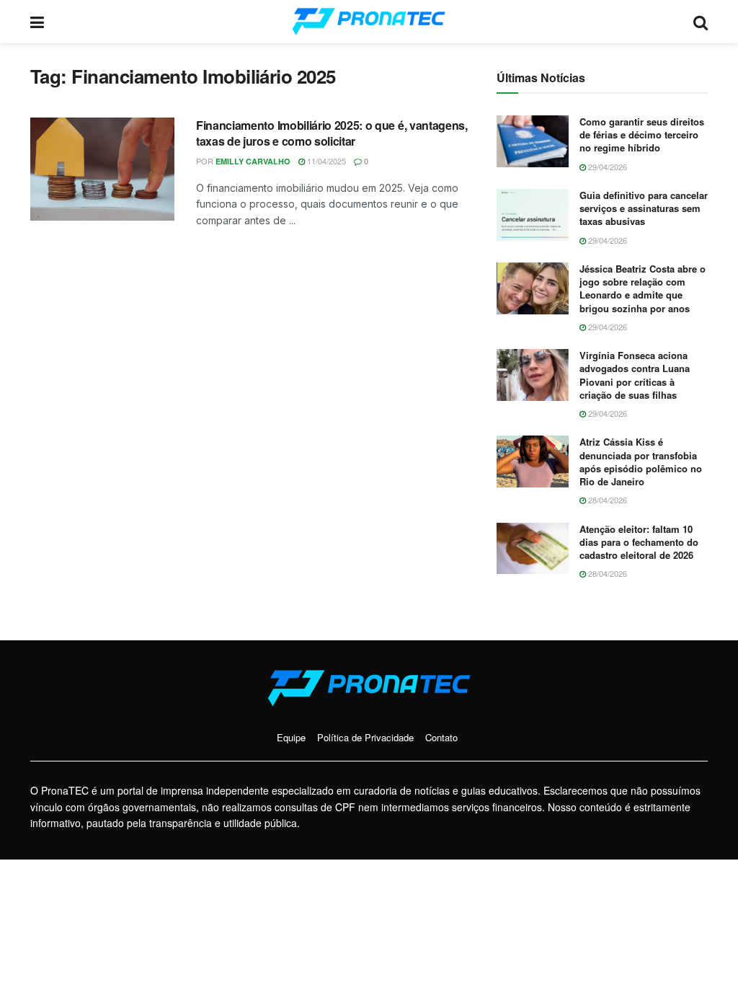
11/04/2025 (325, 161)
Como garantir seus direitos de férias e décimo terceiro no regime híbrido (641, 134)
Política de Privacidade (365, 737)
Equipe (291, 737)
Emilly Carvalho (252, 161)
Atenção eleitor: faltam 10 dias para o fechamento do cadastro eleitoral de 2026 (638, 542)
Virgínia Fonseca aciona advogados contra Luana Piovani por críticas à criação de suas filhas (634, 375)
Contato (441, 737)
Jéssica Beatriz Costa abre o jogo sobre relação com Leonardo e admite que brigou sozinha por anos (642, 288)
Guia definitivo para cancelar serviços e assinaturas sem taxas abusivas (643, 208)
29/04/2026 (606, 166)
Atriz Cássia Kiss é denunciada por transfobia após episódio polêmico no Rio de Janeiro (640, 461)
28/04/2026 (606, 499)
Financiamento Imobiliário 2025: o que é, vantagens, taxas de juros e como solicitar (332, 133)
